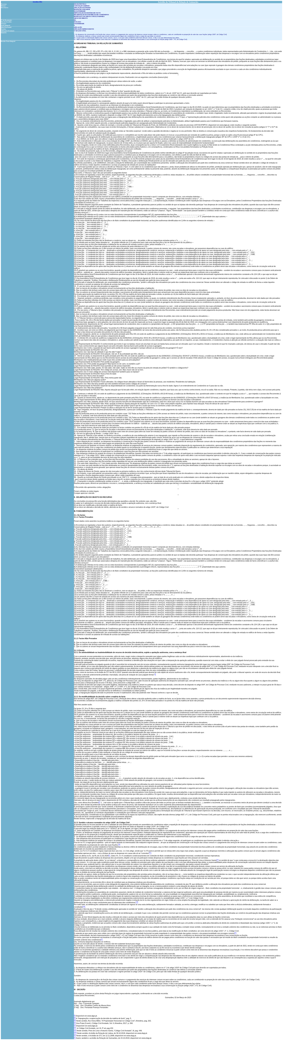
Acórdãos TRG (37, 2)
